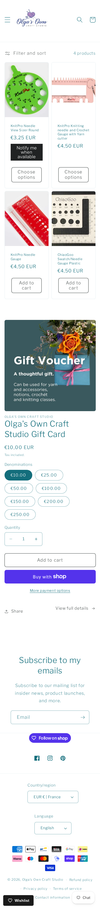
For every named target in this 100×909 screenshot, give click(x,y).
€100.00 (51, 488)
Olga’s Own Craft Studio (42, 880)
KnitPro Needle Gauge (23, 257)
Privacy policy (35, 889)
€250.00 (20, 514)
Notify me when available (27, 152)
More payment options (50, 590)
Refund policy (81, 880)
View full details (72, 608)
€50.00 (19, 488)
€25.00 (49, 475)
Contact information (52, 897)
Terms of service (67, 889)
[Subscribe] (82, 717)
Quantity (12, 527)
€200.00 (53, 501)
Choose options (26, 174)
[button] (7, 19)
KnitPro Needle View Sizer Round (25, 128)
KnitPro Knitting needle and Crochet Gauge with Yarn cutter (74, 132)
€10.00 (18, 475)
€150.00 (20, 501)
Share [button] (17, 611)
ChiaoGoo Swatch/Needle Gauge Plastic (70, 259)
